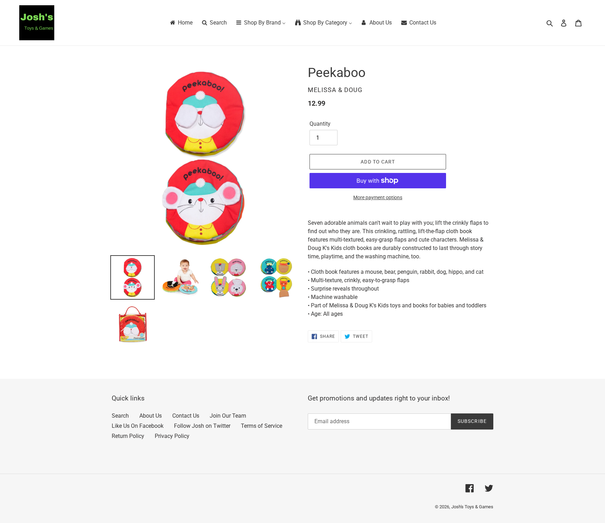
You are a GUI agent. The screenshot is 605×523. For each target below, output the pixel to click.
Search (120, 415)
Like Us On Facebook (138, 426)
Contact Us (185, 415)
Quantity (320, 123)
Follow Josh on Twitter (202, 426)
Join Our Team (228, 415)
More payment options (377, 197)
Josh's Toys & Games (472, 506)
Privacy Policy (172, 436)
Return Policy (128, 436)
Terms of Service (261, 426)
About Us (150, 415)
